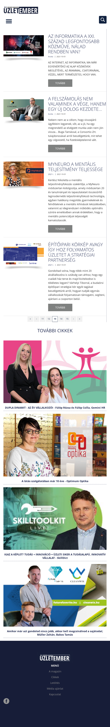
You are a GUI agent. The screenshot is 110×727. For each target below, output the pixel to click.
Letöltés (55, 683)
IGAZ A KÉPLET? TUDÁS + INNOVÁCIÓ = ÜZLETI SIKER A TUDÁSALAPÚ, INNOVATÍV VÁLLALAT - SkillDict (55, 556)
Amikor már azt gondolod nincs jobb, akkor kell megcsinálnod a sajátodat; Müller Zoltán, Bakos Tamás (55, 632)
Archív (50, 56)
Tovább (60, 83)
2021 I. (50, 174)
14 (61, 318)
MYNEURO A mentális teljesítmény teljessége (75, 166)
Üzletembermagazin (21, 10)
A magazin (55, 671)
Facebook (6, 701)
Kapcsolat (55, 694)
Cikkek (55, 677)
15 (67, 318)
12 (49, 318)
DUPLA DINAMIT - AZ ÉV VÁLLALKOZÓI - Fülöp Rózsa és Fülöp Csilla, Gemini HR (55, 407)
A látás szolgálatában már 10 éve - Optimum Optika (55, 481)
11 (43, 318)
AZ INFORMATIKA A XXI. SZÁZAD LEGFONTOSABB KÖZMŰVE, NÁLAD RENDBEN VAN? (73, 44)
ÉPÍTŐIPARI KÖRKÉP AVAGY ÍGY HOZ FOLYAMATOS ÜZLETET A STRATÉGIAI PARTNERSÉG (75, 252)
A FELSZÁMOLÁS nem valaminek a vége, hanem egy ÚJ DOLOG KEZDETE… (77, 104)
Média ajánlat (55, 688)
